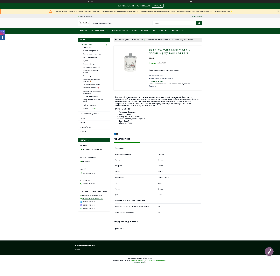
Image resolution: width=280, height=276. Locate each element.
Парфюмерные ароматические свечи (93, 100)
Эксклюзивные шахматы (91, 84)
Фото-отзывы (178, 31)
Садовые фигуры (89, 64)
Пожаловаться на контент (139, 260)
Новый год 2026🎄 (138, 40)
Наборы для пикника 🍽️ (91, 67)
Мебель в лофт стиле (90, 51)
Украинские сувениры (90, 96)
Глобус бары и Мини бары (92, 54)
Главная (83, 31)
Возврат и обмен (160, 31)
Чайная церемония (89, 105)
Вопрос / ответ (85, 127)
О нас (134, 31)
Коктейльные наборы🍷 (91, 88)
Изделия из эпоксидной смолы (91, 71)
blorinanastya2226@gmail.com (92, 199)
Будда (85, 60)
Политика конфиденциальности (157, 260)
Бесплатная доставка (156, 75)
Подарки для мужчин (90, 76)
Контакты (145, 31)
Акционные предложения (89, 114)
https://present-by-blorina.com (92, 195)
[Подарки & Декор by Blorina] (83, 25)
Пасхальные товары (90, 57)
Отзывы (83, 123)
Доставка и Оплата (120, 31)
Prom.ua (149, 258)
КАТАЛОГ (158, 6)
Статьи (83, 132)
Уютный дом (87, 47)
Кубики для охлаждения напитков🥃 (91, 80)
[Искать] (199, 23)
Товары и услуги (98, 31)
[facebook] (115, 134)
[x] (117, 134)
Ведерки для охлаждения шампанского (92, 92)
